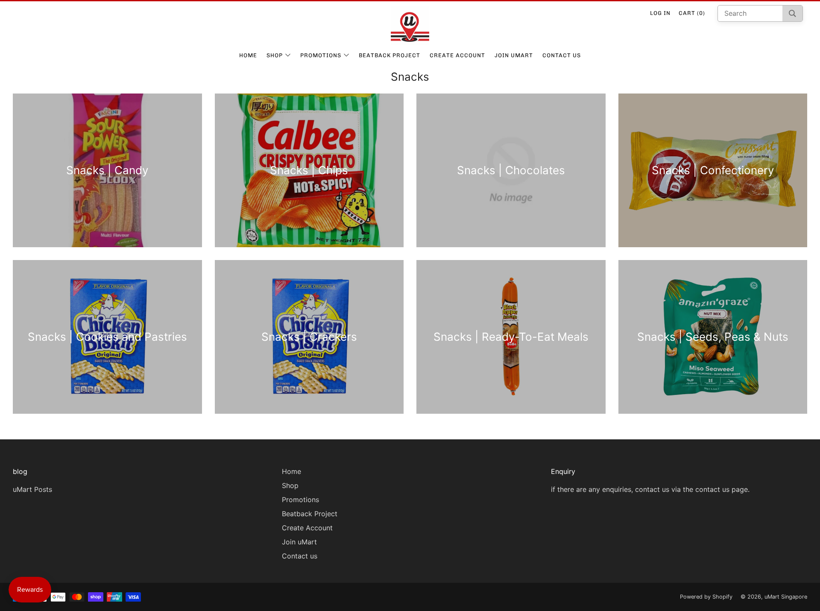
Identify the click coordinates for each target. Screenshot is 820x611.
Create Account (457, 55)
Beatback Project (389, 55)
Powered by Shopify (706, 596)
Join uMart (514, 55)
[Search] (792, 13)
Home (248, 55)
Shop (274, 55)
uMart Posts (32, 489)
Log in (660, 13)
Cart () (692, 13)
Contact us (561, 55)
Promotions (320, 55)
